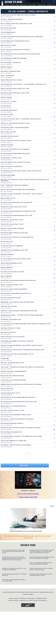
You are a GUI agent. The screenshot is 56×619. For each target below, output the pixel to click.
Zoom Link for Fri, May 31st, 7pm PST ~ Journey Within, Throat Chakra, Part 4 (21, 119)
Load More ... (25, 465)
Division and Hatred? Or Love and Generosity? (12, 336)
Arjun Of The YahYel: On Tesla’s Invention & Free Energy (15, 162)
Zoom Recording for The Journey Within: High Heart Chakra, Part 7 (18, 397)
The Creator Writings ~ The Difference (11, 62)
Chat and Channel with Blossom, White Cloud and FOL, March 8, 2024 (19, 401)
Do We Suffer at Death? (7, 114)
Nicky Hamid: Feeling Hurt (7, 254)
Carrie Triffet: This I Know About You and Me (12, 271)
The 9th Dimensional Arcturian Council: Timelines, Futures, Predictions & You (21, 171)
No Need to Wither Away (7, 388)
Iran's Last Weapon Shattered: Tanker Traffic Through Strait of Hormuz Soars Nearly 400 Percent (13, 551)
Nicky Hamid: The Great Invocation (9, 136)
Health (17, 5)
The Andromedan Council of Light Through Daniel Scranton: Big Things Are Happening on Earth (25, 323)
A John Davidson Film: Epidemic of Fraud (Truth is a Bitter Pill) (17, 341)
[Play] (28, 480)
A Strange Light (5, 358)
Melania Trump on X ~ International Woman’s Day (13, 406)
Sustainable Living (41, 5)
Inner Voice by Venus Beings (8, 28)
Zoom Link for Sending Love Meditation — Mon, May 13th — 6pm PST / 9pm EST (21, 193)
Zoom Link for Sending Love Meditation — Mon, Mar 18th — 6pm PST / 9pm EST (21, 345)
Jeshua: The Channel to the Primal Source (12, 166)
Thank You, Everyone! (6, 97)
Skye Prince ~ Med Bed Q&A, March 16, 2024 (12, 362)
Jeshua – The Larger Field (7, 75)
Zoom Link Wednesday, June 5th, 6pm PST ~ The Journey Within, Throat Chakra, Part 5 (23, 84)
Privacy (27, 592)
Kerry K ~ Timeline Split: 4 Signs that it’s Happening (14, 185)
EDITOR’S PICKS (28, 545)
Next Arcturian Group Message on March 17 (12, 423)
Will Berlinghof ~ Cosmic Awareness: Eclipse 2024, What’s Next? (17, 302)
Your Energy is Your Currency (8, 332)
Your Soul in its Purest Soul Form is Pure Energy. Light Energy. (17, 237)
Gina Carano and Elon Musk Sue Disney (11, 297)
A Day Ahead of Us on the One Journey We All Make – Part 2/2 (17, 354)
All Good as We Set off (7, 241)
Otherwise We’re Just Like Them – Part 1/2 (12, 219)
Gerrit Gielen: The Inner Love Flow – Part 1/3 (12, 410)
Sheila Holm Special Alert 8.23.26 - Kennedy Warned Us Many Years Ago (41, 569)
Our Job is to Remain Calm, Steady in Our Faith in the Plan (16, 258)
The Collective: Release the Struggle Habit (12, 245)
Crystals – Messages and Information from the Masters (15, 49)
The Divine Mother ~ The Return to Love (11, 158)
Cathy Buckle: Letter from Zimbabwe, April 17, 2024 (14, 250)
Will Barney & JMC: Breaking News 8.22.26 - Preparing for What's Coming (41, 574)
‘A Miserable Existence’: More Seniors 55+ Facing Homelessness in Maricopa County (22, 349)
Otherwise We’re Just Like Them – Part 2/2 (12, 224)
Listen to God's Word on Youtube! (28, 494)
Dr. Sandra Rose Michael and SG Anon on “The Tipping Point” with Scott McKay (21, 436)
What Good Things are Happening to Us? (11, 432)
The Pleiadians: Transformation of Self (11, 319)
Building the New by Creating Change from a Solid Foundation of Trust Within (21, 384)
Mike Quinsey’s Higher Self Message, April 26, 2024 (14, 232)
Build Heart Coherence (6, 67)
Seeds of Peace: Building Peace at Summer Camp (13, 440)
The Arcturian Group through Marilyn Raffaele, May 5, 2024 (16, 215)
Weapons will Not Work (7, 267)
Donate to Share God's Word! (28, 497)
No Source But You (5, 106)
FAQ (18, 592)
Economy (12, 5)
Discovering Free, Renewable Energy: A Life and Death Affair (16, 202)
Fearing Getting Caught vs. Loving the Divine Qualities (15, 127)
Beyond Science (23, 5)
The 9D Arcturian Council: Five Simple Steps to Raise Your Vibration (18, 15)
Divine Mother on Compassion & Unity (10, 71)
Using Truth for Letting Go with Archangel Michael (14, 289)
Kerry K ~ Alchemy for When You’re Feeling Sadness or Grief (16, 23)
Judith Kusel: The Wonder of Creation (10, 328)
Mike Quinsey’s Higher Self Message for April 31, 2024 (15, 93)
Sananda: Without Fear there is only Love (11, 80)
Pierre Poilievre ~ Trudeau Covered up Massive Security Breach (17, 419)
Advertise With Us (11, 592)
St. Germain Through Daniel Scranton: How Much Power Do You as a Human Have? (22, 36)
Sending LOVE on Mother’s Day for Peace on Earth (14, 206)
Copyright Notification (44, 592)
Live (54, 5)
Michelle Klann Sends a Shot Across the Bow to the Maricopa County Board (20, 427)
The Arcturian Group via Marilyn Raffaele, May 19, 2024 (15, 153)
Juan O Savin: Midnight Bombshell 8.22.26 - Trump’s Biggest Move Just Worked (41, 563)
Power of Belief (32, 5)
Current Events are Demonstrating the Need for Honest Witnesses (18, 280)
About (4, 592)
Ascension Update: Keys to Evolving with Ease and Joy (15, 41)
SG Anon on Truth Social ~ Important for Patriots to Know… (16, 140)
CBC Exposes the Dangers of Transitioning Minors (14, 371)
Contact (22, 592)
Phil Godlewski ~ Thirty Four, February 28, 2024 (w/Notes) (16, 445)
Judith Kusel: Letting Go (7, 145)
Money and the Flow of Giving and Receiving (12, 375)
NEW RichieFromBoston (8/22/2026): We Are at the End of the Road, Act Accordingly (42, 557)
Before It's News (13, 2)
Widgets (31, 594)
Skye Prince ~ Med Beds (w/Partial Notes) (11, 19)
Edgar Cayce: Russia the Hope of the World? (12, 228)
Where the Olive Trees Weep (8, 132)
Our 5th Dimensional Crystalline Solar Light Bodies (14, 58)
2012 (2, 16)
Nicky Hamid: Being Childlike (8, 175)
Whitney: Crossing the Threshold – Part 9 (12, 284)
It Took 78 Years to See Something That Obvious (13, 380)
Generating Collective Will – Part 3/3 (10, 393)
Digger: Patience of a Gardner (8, 45)
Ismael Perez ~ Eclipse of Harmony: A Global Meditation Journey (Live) (19, 310)
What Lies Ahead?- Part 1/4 (8, 198)
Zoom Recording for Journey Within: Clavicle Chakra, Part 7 (16, 293)
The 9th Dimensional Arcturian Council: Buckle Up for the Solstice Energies (20, 54)
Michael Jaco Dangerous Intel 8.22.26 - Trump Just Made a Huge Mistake (14, 569)
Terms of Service (33, 592)
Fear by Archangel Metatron (8, 32)
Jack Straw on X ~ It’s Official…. (9, 101)
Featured (7, 5)
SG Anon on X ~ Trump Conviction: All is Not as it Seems (15, 123)
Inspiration (49, 5)
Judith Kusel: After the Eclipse (9, 306)
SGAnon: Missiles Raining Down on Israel (11, 263)
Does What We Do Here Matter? (9, 110)
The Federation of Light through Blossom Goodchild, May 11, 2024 (18, 211)
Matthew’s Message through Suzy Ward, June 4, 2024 (15, 88)
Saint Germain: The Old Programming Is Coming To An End (16, 414)
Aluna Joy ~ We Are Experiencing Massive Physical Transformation (18, 189)
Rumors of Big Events (6, 276)
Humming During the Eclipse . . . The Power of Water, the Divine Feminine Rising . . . (23, 315)
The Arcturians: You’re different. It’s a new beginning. (15, 149)
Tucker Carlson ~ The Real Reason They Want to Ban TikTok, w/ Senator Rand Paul (22, 367)
